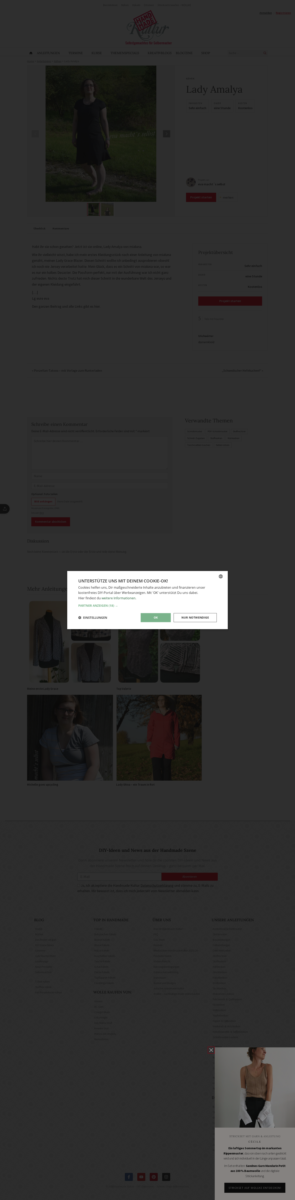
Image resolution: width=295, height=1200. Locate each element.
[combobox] (221, 576)
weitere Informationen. (119, 598)
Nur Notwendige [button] (195, 617)
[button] (147, 605)
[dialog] (147, 600)
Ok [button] (156, 617)
